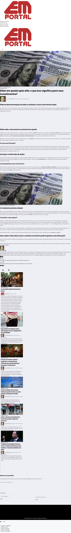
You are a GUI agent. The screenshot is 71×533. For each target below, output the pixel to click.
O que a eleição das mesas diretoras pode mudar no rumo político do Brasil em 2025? (11, 392)
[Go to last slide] (3, 270)
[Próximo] (9, 270)
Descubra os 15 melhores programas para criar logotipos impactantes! (14, 260)
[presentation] (12, 279)
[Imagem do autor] (3, 98)
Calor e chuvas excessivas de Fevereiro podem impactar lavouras (10, 419)
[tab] (3, 463)
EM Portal (6, 293)
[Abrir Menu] (2, 49)
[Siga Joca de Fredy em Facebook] (1, 257)
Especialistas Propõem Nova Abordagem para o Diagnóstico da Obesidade (11, 330)
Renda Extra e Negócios (4, 21)
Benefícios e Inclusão (4, 25)
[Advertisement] (35, 120)
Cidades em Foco (3, 22)
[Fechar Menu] (2, 524)
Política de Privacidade (5, 512)
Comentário (3, 493)
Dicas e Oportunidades (4, 26)
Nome (1, 499)
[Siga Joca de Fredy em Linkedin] (2, 257)
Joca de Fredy (11, 98)
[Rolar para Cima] (0, 522)
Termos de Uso (4, 514)
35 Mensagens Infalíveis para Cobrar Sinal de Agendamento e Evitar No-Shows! (16, 263)
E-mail (36, 499)
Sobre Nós (3, 513)
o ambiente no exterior (55, 232)
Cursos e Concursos (4, 23)
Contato (2, 510)
